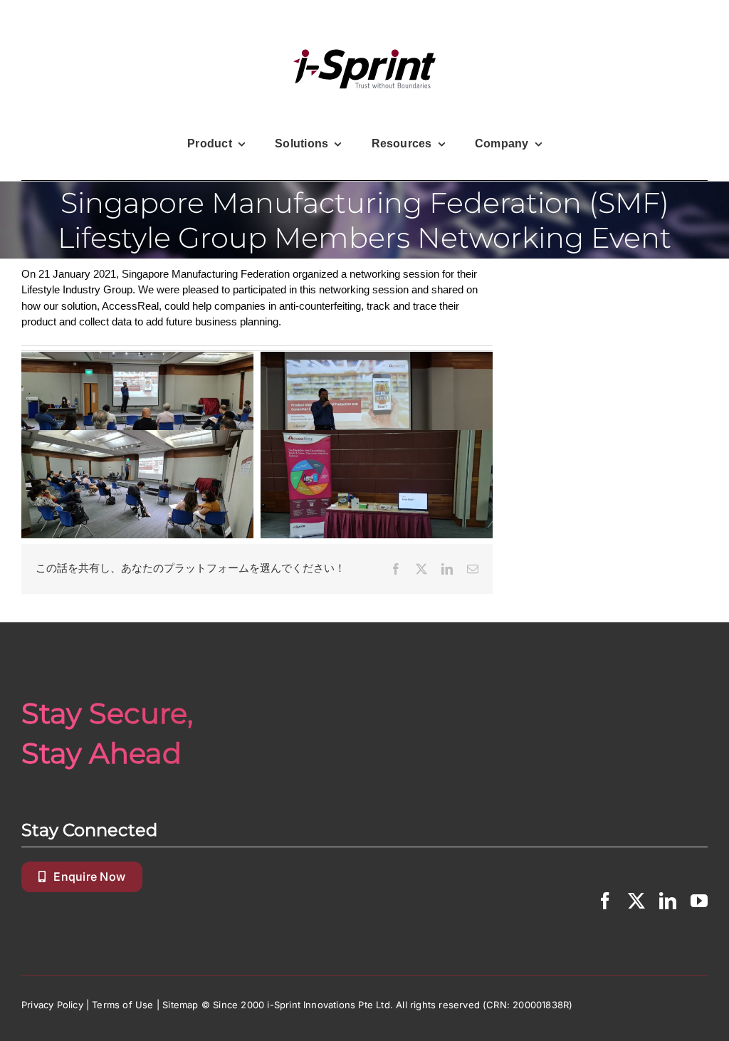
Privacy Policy (52, 1004)
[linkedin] (667, 900)
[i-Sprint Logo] (364, 68)
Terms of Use (122, 1004)
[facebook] (605, 900)
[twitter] (636, 900)
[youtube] (699, 900)
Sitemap (180, 1004)
